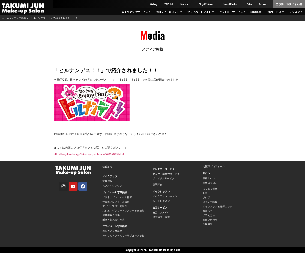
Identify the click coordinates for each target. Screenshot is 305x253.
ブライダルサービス (163, 178)
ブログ (206, 197)
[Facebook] (82, 186)
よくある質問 (210, 188)
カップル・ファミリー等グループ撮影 (123, 235)
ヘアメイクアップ (112, 185)
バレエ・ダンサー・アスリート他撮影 (123, 210)
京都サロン (209, 178)
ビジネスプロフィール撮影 (117, 197)
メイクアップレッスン (164, 196)
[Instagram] (63, 186)
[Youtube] (73, 186)
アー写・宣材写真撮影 (114, 206)
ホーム (5, 18)
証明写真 (255, 12)
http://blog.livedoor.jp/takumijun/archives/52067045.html (89, 154)
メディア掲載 (18, 18)
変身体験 (107, 181)
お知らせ (208, 211)
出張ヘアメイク (161, 212)
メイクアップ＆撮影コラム (217, 206)
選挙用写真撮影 (111, 215)
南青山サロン (210, 182)
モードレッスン (161, 200)
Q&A (249, 4)
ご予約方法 (209, 215)
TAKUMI (168, 4)
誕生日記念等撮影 (112, 231)
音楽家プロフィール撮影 (116, 201)
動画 (205, 193)
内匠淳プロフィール (214, 166)
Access (262, 4)
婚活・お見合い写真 (113, 219)
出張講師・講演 (161, 217)
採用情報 (208, 224)
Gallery (153, 4)
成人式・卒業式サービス (166, 174)
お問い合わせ (210, 219)
